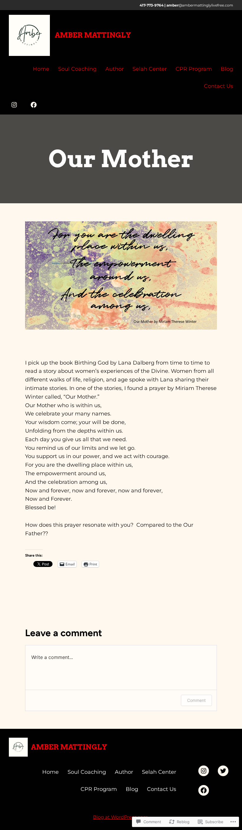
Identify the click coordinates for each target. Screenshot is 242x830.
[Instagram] (14, 104)
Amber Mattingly (93, 35)
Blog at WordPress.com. (121, 817)
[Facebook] (33, 104)
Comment (196, 700)
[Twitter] (223, 770)
